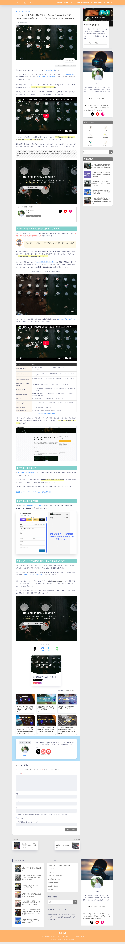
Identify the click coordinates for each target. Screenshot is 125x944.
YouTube (48, 754)
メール (18, 801)
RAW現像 (107, 3)
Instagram (43, 754)
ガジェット (51, 890)
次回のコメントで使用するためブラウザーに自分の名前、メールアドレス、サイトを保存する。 (43, 815)
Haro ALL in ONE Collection (47, 77)
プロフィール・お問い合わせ (98, 98)
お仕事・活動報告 (53, 886)
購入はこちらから (33, 187)
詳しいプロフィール (34, 216)
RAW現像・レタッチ (71, 690)
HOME (63, 933)
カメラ (66, 3)
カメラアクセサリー (83, 3)
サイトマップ (65, 936)
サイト (18, 808)
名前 (17, 794)
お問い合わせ (46, 936)
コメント (19, 773)
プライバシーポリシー (77, 936)
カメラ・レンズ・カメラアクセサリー (59, 865)
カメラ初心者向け (96, 3)
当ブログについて (56, 936)
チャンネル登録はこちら (95, 43)
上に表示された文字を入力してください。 (28, 822)
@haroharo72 (50, 70)
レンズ (72, 3)
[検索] (111, 2)
